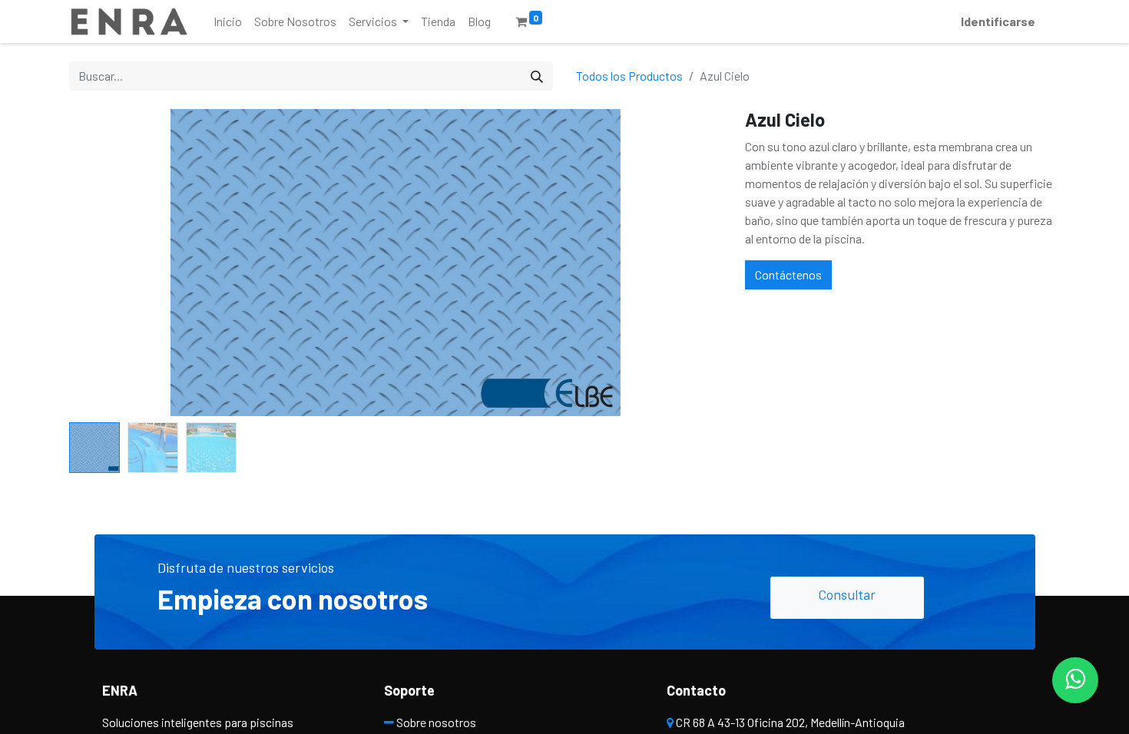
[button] (118, 262)
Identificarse (998, 21)
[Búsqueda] (537, 76)
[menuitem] (227, 21)
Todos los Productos (629, 75)
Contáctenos (788, 274)
